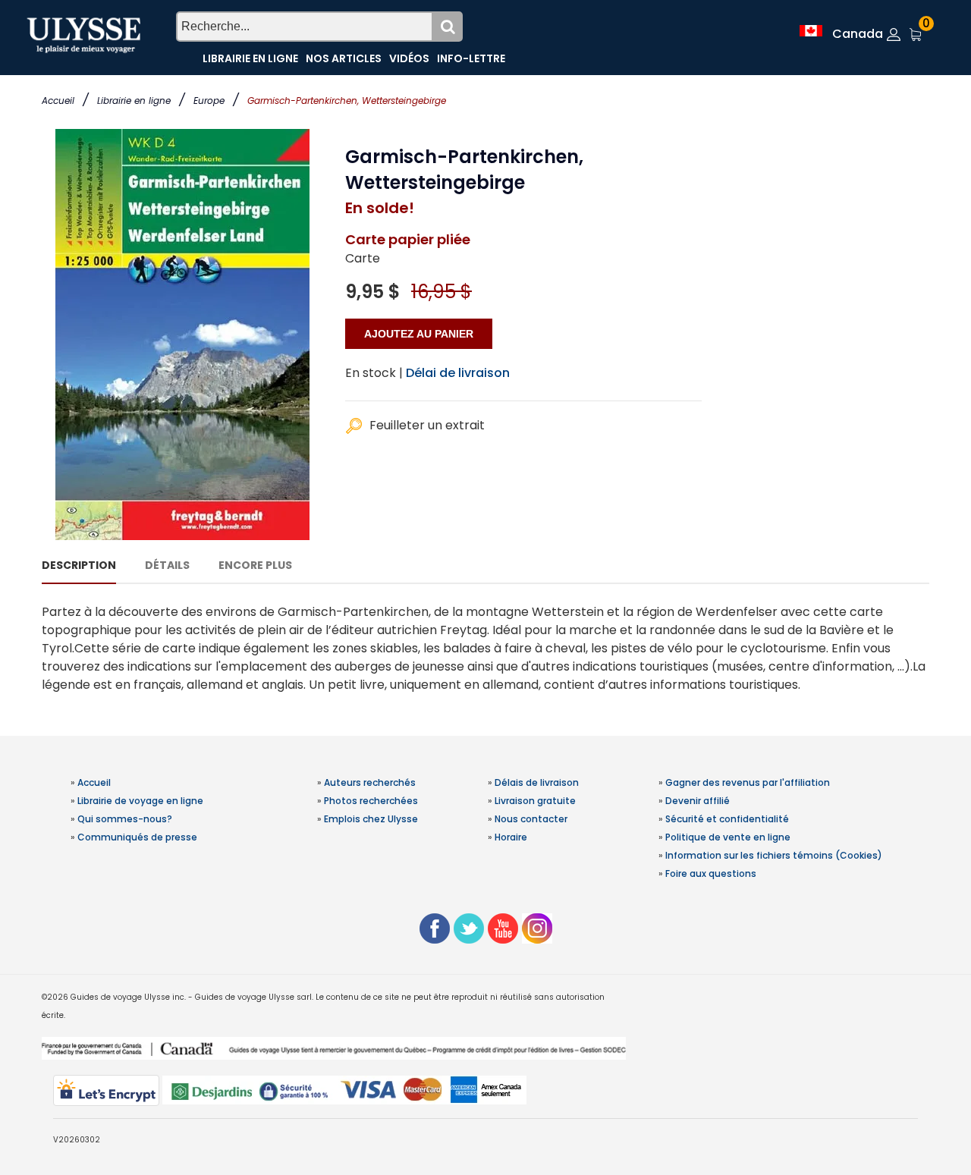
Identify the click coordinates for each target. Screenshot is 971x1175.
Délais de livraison (537, 782)
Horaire (511, 837)
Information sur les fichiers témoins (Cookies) (773, 855)
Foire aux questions (710, 873)
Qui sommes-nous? (124, 818)
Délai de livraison (458, 373)
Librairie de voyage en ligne (140, 800)
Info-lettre (471, 58)
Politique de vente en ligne (727, 837)
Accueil (58, 100)
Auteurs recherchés (370, 782)
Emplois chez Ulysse (371, 818)
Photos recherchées (371, 800)
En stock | (374, 373)
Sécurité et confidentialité (727, 818)
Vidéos (409, 58)
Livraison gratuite (535, 800)
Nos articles (344, 58)
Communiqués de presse (137, 837)
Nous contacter (531, 818)
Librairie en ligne (134, 100)
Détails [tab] (167, 565)
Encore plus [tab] (255, 565)
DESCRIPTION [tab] (79, 565)
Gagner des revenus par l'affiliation (747, 782)
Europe (209, 100)
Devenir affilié (697, 800)
